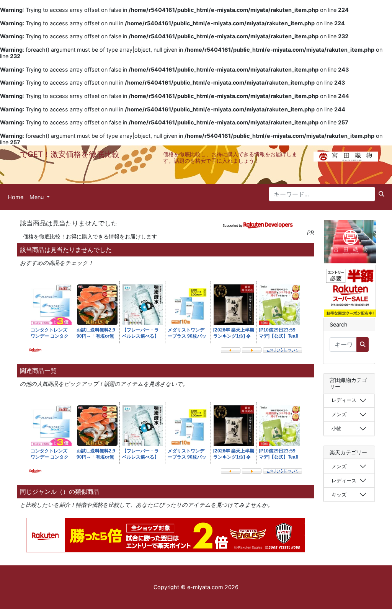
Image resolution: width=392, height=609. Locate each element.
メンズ (339, 414)
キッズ (339, 494)
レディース (344, 400)
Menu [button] (37, 197)
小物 (336, 428)
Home (15, 197)
